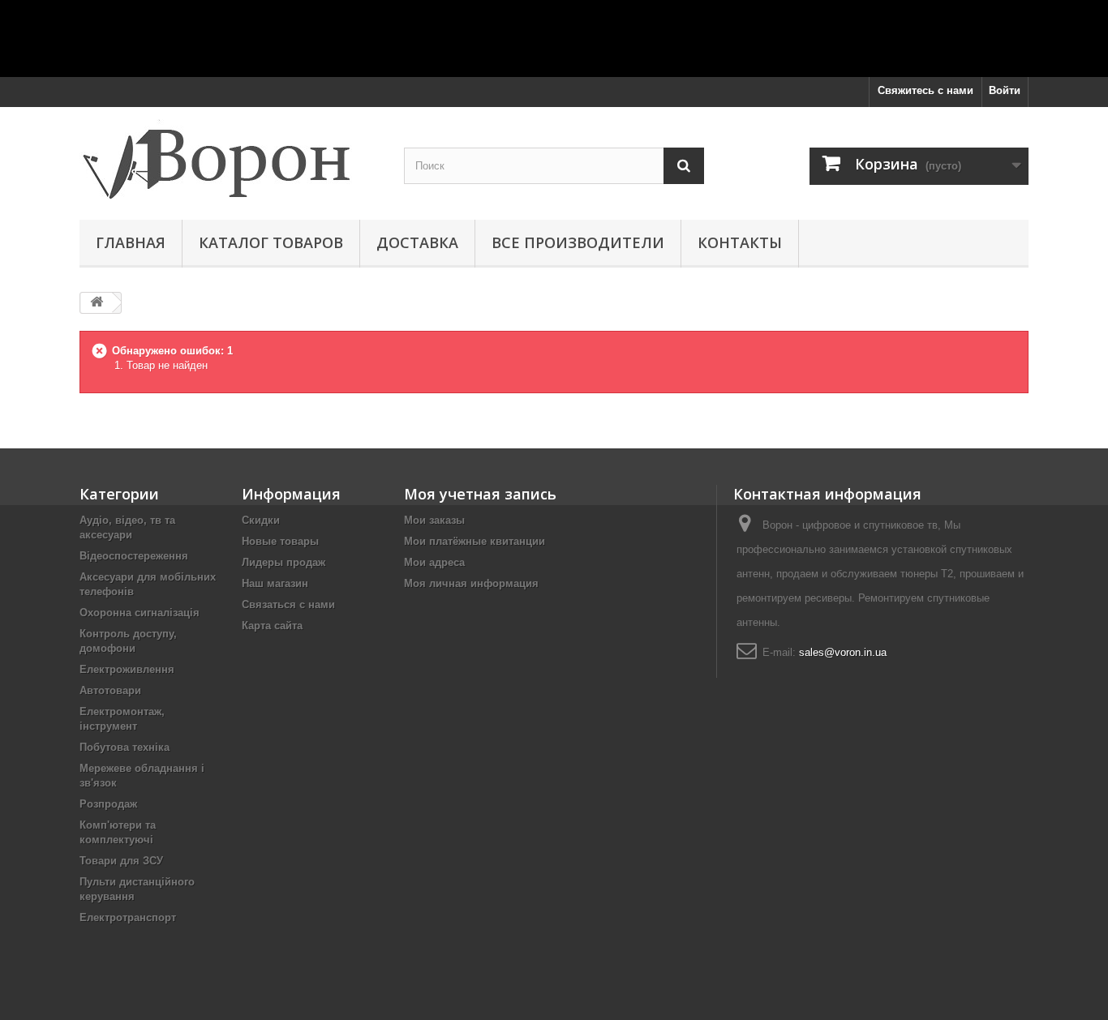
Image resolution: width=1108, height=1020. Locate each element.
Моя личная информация (471, 583)
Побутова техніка (124, 747)
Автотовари (110, 690)
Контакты (740, 242)
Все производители (578, 242)
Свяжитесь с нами (925, 90)
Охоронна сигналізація (139, 612)
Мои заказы (434, 520)
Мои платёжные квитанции (474, 541)
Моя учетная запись (480, 494)
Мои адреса (434, 562)
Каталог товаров (271, 242)
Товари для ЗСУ (121, 861)
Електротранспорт (127, 917)
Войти (1004, 90)
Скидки (261, 520)
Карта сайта (272, 625)
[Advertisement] (554, 36)
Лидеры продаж (283, 562)
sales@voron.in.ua (843, 652)
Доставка (417, 242)
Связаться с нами (288, 604)
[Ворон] (229, 159)
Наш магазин (275, 583)
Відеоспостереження (133, 556)
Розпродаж (108, 804)
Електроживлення (126, 669)
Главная (130, 242)
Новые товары (280, 541)
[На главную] (96, 303)
